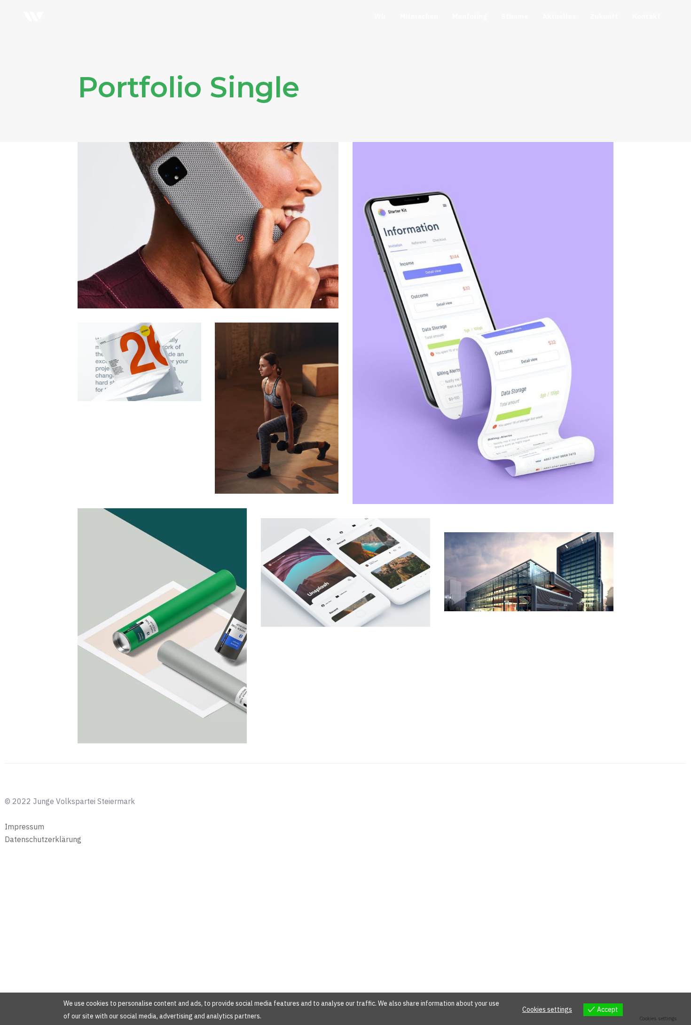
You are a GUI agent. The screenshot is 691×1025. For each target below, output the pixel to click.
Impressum (24, 826)
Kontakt (646, 16)
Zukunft (604, 16)
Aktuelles (559, 16)
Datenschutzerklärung (43, 839)
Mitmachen (419, 16)
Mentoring (469, 16)
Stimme (514, 16)
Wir (380, 16)
